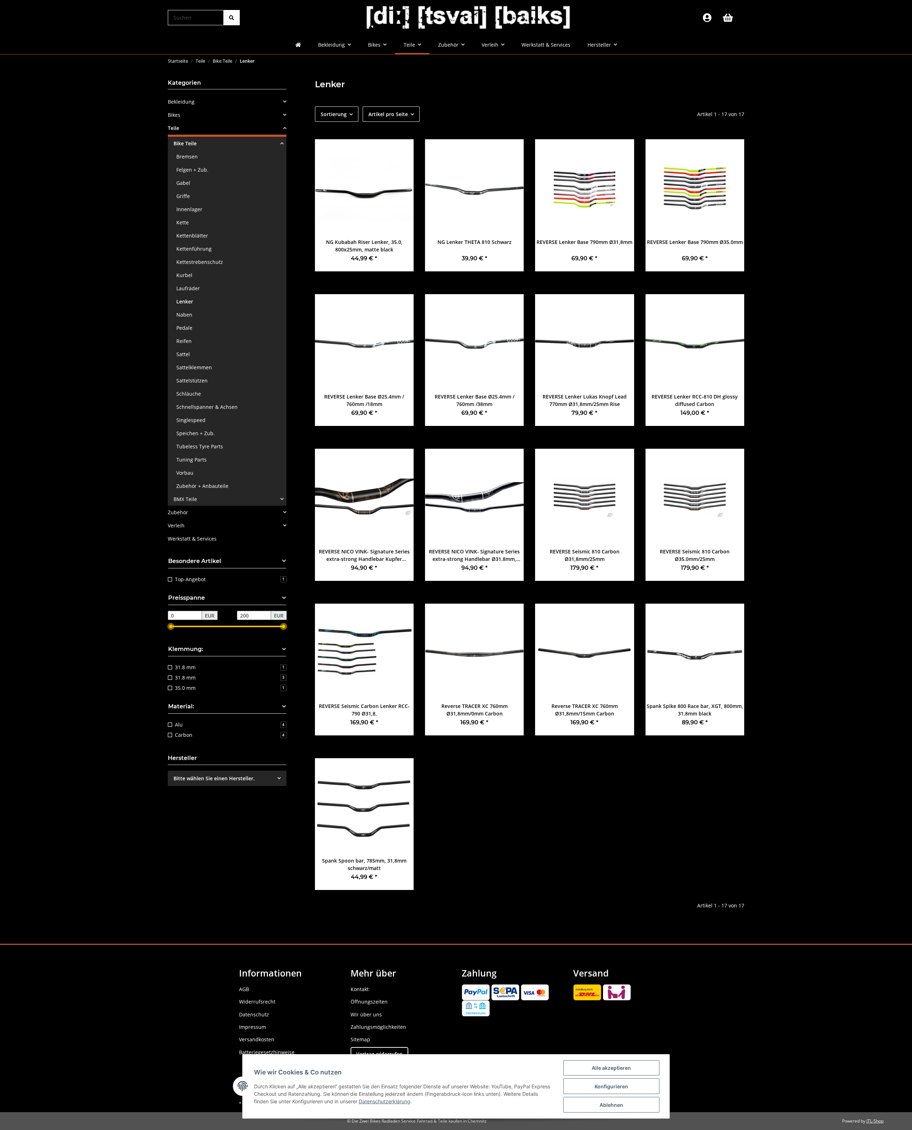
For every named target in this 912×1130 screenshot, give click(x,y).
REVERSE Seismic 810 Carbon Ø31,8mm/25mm (585, 555)
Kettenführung (194, 248)
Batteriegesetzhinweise (267, 1052)
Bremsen (187, 156)
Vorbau (184, 472)
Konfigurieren (611, 1086)
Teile (173, 128)
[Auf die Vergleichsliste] (401, 151)
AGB (244, 989)
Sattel (183, 354)
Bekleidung (181, 101)
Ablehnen (611, 1105)
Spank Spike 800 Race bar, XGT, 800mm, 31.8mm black (695, 710)
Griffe (183, 196)
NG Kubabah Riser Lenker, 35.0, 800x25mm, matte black (364, 246)
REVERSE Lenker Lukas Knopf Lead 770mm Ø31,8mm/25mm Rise (585, 400)
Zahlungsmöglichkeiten (378, 1027)
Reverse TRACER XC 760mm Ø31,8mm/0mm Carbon (474, 710)
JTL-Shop (875, 1121)
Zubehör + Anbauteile (202, 486)
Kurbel (184, 275)
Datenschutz (254, 1014)
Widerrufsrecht (257, 1001)
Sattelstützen (192, 380)
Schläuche (188, 393)
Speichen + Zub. (195, 433)
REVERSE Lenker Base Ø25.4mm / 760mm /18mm (364, 400)
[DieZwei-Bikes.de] (468, 17)
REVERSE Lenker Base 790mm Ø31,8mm (584, 242)
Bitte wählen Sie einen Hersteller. (214, 778)
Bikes (174, 114)
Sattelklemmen (194, 367)
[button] (707, 17)
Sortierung (334, 114)
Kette (182, 222)
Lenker (184, 301)
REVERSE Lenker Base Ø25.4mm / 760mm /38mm (474, 400)
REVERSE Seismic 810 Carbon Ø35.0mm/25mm (695, 555)
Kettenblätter (192, 235)
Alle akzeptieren (611, 1068)
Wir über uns (366, 1014)
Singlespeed (191, 420)
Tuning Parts (191, 459)
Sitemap (360, 1039)
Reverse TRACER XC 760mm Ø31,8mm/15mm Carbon (584, 710)
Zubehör (178, 512)
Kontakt (360, 989)
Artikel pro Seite (388, 114)
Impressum (252, 1027)
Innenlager (189, 209)
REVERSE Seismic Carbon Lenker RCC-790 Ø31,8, (364, 710)
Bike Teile (185, 143)
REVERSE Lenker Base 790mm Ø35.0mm (695, 242)
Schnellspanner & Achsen (207, 406)
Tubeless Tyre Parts (199, 446)
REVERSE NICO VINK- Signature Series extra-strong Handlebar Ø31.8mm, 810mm (474, 555)
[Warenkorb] (730, 17)
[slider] (170, 626)
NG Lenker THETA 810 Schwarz (474, 242)
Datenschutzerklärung (384, 1101)
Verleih (176, 525)
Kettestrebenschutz (199, 262)
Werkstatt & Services (192, 538)
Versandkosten (256, 1039)
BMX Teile (185, 499)
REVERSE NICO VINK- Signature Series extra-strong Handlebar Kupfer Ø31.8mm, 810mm (364, 555)
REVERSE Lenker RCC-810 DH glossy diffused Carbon (695, 400)
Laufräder (188, 288)
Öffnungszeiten (369, 1001)
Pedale (184, 327)
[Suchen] (231, 17)
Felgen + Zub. (192, 169)
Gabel (183, 182)
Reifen (184, 341)
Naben (184, 314)
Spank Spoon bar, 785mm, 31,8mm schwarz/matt (364, 864)
